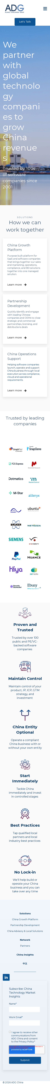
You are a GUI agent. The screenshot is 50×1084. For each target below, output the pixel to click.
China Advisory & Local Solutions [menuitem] (25, 931)
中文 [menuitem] (25, 963)
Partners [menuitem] (25, 946)
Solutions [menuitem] (25, 913)
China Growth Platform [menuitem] (25, 919)
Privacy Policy (26, 1041)
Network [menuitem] (25, 940)
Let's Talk (25, 21)
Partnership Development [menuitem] (25, 925)
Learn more (14, 284)
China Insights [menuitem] (25, 954)
